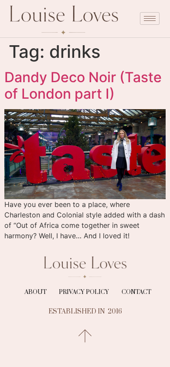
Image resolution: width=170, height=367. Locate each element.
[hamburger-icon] (150, 18)
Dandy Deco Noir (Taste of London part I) (83, 85)
